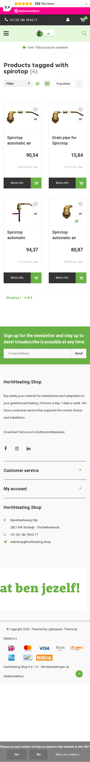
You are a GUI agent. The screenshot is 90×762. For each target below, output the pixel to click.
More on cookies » (68, 754)
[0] (82, 20)
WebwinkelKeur (14, 676)
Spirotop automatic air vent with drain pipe (20, 140)
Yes (16, 754)
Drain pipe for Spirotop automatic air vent (64, 140)
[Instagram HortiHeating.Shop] (17, 448)
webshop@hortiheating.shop (30, 542)
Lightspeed (55, 629)
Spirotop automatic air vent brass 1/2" (66, 235)
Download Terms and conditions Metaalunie (34, 432)
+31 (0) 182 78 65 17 (23, 20)
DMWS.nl (9, 638)
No (39, 754)
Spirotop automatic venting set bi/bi (21, 235)
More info (17, 183)
